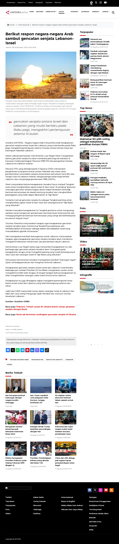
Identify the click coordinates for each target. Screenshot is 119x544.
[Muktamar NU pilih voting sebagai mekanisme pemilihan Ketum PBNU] (97, 125)
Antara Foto (21, 2)
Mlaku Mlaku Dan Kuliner (72, 505)
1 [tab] (90, 238)
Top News (48, 2)
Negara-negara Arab (19, 359)
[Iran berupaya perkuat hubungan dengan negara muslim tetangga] (16, 386)
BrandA (92, 518)
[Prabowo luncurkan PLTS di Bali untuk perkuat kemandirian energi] (84, 95)
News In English (68, 501)
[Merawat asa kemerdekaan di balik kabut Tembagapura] (84, 42)
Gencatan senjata (54, 359)
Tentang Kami (95, 509)
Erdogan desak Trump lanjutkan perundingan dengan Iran (40, 429)
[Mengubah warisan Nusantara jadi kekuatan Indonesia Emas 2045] (16, 417)
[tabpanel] (97, 225)
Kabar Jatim (50, 11)
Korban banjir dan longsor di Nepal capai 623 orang (100, 153)
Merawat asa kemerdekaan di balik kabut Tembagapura (99, 41)
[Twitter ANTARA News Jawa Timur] (96, 2)
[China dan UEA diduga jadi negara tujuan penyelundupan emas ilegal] (65, 448)
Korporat (93, 526)
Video (83, 241)
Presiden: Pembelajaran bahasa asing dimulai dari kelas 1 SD (40, 460)
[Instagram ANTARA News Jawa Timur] (101, 2)
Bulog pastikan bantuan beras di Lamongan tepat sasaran (101, 82)
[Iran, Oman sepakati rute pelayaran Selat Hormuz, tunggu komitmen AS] (40, 386)
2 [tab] (93, 238)
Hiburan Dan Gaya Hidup (72, 509)
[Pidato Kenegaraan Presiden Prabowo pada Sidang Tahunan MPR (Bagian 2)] (16, 448)
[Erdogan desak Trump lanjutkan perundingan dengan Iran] (40, 417)
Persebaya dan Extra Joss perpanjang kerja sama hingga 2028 (95, 228)
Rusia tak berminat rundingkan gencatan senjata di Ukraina (46, 314)
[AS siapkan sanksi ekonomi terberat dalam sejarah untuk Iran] (65, 386)
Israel (9, 364)
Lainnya (105, 11)
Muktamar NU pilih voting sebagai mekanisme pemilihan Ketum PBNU (95, 142)
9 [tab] (110, 269)
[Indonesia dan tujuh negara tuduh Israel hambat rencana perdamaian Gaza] (65, 417)
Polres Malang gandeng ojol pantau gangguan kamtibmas (96, 261)
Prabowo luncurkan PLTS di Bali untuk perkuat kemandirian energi (99, 95)
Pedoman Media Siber (99, 514)
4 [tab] (100, 238)
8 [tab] (107, 269)
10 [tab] (97, 272)
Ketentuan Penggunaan (100, 501)
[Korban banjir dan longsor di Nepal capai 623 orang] (84, 155)
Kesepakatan (37, 359)
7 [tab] (103, 269)
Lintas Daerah (61, 12)
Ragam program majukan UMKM (91, 335)
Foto (83, 208)
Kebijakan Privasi (96, 505)
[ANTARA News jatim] (16, 12)
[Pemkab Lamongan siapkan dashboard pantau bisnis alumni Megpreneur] (84, 54)
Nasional (39, 11)
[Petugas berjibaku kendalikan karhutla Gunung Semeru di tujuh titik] (84, 181)
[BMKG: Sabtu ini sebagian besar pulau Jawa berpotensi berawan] (84, 195)
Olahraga (85, 11)
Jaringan (93, 497)
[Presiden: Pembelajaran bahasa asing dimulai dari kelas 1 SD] (40, 448)
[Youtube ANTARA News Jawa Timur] (105, 2)
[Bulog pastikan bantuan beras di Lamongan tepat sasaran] (84, 83)
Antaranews (11, 2)
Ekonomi (74, 11)
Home (31, 11)
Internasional (23, 25)
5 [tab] (103, 238)
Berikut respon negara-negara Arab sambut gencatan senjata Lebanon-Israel (64, 25)
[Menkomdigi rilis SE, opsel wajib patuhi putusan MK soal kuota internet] (84, 167)
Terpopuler (39, 2)
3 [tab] (97, 238)
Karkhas (95, 11)
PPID (91, 530)
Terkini (30, 2)
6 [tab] (100, 269)
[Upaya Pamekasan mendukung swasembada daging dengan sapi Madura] (84, 69)
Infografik (86, 275)
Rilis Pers (58, 2)
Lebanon (69, 359)
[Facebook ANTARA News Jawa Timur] (91, 2)
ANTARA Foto (95, 522)
